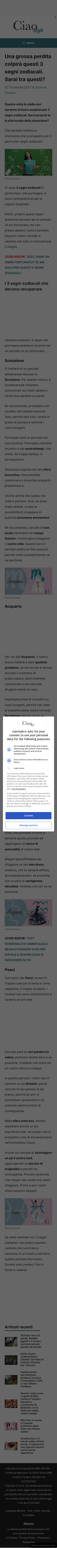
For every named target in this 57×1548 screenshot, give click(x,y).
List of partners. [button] (19, 789)
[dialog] (28, 774)
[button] (28, 768)
